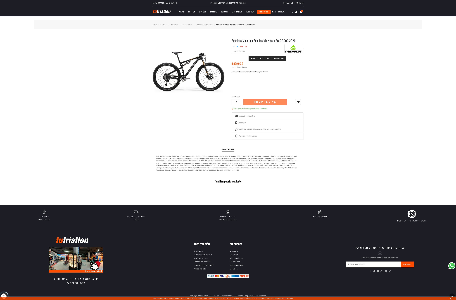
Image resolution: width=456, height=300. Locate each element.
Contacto (198, 251)
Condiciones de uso (203, 254)
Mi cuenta (234, 251)
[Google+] (382, 271)
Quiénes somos (201, 258)
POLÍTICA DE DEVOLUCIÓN (136, 217)
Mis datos (234, 254)
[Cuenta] (296, 12)
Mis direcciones (236, 258)
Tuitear (237, 46)
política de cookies (286, 298)
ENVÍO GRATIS (44, 217)
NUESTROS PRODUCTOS (228, 219)
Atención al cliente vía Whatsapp (76, 279)
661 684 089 (77, 283)
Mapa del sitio (200, 269)
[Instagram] (390, 271)
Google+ (241, 46)
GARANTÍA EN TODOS (227, 217)
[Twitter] (374, 271)
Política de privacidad (203, 265)
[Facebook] (370, 271)
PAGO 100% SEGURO (319, 217)
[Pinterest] (386, 271)
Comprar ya (265, 102)
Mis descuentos (237, 265)
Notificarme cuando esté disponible (267, 58)
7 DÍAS (136, 219)
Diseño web (242, 296)
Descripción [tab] (228, 149)
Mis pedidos (235, 261)
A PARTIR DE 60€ (44, 219)
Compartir (233, 46)
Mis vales (234, 269)
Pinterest (246, 46)
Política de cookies (202, 261)
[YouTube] (378, 271)
